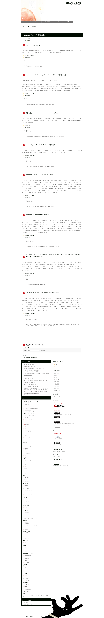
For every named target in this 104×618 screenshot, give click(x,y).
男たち (26, 486)
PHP (33, 66)
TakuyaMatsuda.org (30, 62)
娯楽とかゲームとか (29, 435)
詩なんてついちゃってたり (30, 518)
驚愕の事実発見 (28, 453)
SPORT (26, 512)
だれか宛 (27, 495)
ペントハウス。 (66, 609)
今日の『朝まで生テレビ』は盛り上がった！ (34, 368)
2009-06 (57, 388)
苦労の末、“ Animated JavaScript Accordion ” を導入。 (42, 113)
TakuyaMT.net (28, 589)
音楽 (26, 471)
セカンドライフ (28, 440)
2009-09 (57, 381)
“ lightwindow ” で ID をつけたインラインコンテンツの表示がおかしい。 (47, 75)
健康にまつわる (28, 501)
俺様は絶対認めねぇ (29, 490)
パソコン (27, 536)
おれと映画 (56, 464)
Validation (44, 284)
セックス (27, 499)
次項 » (57, 337)
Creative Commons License (58, 444)
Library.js (28, 99)
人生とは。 (26, 376)
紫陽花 (26, 567)
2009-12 (57, 379)
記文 (36, 22)
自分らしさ (27, 446)
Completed (40, 324)
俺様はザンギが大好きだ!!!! (30, 384)
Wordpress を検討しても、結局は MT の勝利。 (40, 174)
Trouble (47, 104)
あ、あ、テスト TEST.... (33, 45)
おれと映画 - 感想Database (31, 319)
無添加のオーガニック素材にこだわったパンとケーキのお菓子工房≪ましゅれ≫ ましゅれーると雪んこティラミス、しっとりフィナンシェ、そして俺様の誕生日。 (36, 390)
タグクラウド (46, 22)
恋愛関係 (27, 481)
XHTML (57, 246)
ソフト (26, 543)
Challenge (36, 324)
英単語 (26, 575)
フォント (27, 556)
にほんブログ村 (57, 427)
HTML (36, 206)
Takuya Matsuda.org (39, 325)
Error (27, 206)
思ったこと (27, 466)
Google (39, 136)
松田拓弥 (26, 602)
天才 (25, 468)
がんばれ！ (27, 347)
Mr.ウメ (26, 477)
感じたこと (27, 464)
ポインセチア (27, 571)
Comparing (28, 246)
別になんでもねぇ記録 (29, 415)
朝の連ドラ (27, 551)
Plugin (57, 136)
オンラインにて (28, 438)
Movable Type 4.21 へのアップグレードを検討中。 (41, 145)
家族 (26, 444)
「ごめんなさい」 (28, 492)
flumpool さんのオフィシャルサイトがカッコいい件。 (36, 380)
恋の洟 (26, 451)
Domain (56, 324)
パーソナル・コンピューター (31, 525)
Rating (33, 325)
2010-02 (57, 377)
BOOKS (26, 523)
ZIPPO (26, 529)
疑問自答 (27, 422)
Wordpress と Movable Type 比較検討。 (38, 214)
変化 (26, 449)
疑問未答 (27, 424)
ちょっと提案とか (28, 494)
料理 (27, 279)
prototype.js (61, 136)
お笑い (26, 473)
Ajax (27, 324)
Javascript (33, 104)
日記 (41, 66)
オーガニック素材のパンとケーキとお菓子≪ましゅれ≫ (37, 595)
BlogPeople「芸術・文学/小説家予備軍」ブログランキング (64, 423)
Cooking (28, 284)
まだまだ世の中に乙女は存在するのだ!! (33, 386)
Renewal (41, 166)
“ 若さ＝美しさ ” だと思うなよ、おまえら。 (34, 378)
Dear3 (26, 586)
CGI (32, 324)
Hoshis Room (28, 580)
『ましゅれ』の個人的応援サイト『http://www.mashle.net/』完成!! (31, 371)
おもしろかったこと (29, 421)
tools (26, 560)
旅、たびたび (27, 431)
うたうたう (27, 433)
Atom (56, 366)
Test (41, 284)
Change (27, 166)
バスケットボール (28, 419)
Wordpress (37, 66)
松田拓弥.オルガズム (58, 449)
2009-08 (57, 384)
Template (48, 246)
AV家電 (26, 532)
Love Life (27, 404)
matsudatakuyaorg (29, 411)
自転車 (26, 522)
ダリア (26, 569)
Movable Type (29, 66)
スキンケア (27, 503)
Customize (28, 104)
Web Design (51, 104)
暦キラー (27, 437)
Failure (60, 324)
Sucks (45, 166)
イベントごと (27, 430)
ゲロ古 (25, 591)
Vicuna (52, 166)
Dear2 (26, 584)
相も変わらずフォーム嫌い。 (30, 366)
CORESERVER (29, 136)
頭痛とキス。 (27, 394)
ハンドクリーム (28, 534)
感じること (27, 460)
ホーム (24, 355)
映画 (26, 542)
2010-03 (57, 375)
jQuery (47, 136)
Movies (37, 284)
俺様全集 (57, 390)
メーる (57, 22)
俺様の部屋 (27, 538)
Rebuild (43, 246)
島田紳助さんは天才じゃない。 (31, 382)
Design (31, 166)
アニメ (26, 514)
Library (37, 104)
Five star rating (32, 206)
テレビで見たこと (28, 516)
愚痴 (26, 455)
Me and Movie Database (67, 324)
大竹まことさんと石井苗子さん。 (31, 393)
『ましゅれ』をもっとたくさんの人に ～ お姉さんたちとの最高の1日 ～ (36, 374)
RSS (56, 364)
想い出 (26, 448)
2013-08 (57, 373)
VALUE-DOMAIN (51, 325)
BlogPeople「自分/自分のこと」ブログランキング (63, 414)
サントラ (27, 527)
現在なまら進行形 (30, 201)
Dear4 (26, 587)
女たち (26, 485)
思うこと (27, 462)
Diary (32, 246)
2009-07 (57, 386)
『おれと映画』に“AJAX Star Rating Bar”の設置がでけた (43, 292)
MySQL (27, 325)
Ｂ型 (26, 507)
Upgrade (48, 166)
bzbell (30, 324)
